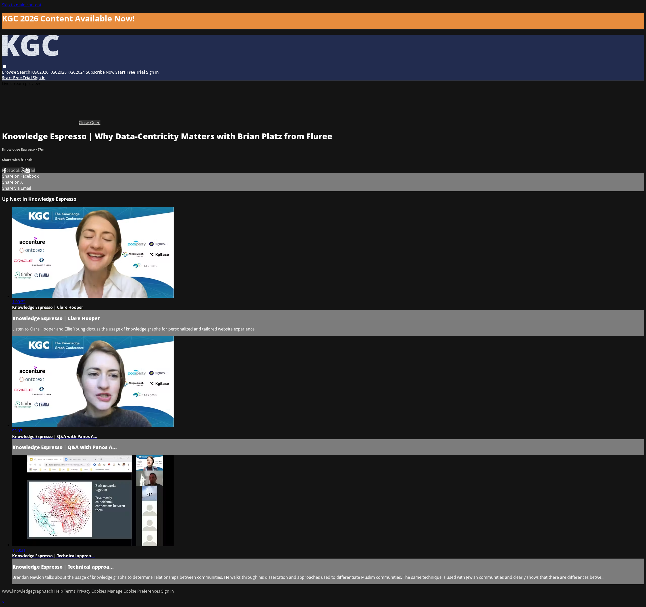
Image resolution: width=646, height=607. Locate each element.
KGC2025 (58, 72)
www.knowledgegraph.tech (27, 591)
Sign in (152, 72)
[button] (4, 66)
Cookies (99, 591)
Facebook (11, 170)
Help (59, 591)
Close (84, 122)
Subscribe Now (100, 72)
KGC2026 (39, 72)
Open (95, 122)
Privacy (84, 591)
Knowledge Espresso (19, 149)
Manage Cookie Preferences (134, 591)
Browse (9, 72)
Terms (70, 591)
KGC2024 (76, 72)
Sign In (39, 77)
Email (29, 170)
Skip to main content (21, 5)
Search (24, 72)
